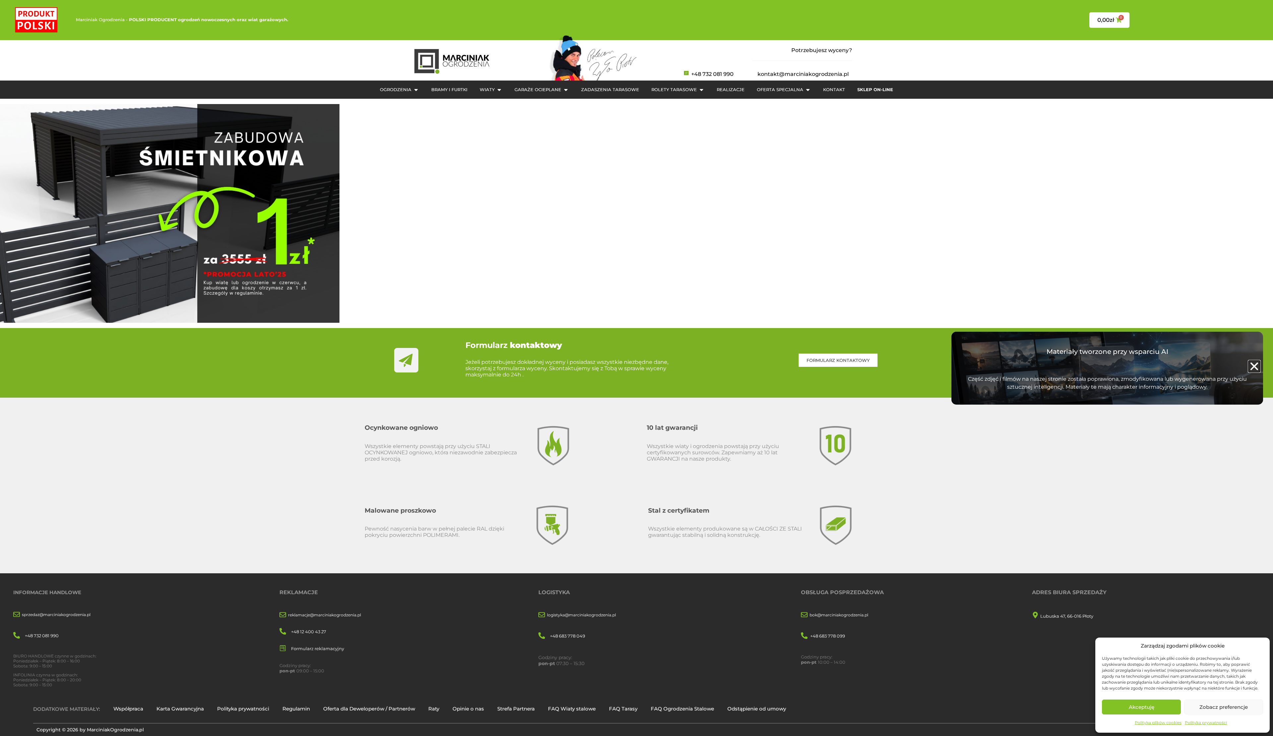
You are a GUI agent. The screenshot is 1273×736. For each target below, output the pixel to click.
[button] (1254, 366)
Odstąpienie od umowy (756, 709)
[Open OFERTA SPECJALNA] (808, 89)
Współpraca (128, 709)
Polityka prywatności (1206, 722)
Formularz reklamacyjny (317, 648)
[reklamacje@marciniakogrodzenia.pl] (282, 615)
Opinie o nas (468, 709)
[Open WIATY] (499, 89)
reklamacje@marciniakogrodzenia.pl (324, 614)
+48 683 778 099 (827, 636)
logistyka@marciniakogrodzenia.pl (581, 614)
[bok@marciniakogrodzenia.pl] (804, 615)
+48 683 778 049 (567, 636)
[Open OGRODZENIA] (416, 89)
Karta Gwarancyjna (180, 709)
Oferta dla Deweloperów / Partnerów (369, 709)
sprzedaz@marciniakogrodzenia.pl (56, 614)
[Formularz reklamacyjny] (282, 648)
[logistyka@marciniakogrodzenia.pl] (541, 615)
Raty (433, 709)
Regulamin (296, 709)
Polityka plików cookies (1158, 722)
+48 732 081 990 (712, 74)
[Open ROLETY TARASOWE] (701, 89)
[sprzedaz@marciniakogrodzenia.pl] (16, 615)
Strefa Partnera (516, 709)
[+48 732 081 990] (16, 636)
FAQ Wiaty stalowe (572, 709)
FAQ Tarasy (623, 709)
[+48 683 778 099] (804, 636)
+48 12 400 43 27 (308, 631)
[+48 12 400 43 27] (282, 632)
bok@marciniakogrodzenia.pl (839, 614)
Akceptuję (1141, 707)
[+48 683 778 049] (541, 636)
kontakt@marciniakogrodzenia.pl (803, 74)
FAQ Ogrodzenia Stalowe (682, 709)
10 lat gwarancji (672, 427)
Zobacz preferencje (1223, 707)
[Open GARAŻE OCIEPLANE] (566, 89)
